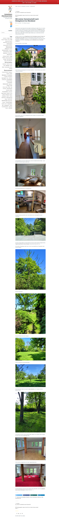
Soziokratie (10, 91)
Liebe (11, 85)
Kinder (11, 73)
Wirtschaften (8, 62)
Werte (11, 67)
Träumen (10, 50)
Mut (9, 39)
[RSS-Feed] (11, 24)
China (5, 60)
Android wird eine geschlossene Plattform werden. (29, 1)
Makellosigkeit (9, 43)
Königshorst (40, 29)
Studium (8, 73)
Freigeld (8, 38)
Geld (11, 56)
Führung (10, 68)
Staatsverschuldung (9, 57)
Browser (10, 42)
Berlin (11, 38)
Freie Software (9, 59)
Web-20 (8, 96)
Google (2, 39)
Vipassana (10, 106)
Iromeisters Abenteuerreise (7, 15)
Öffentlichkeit (9, 88)
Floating (10, 48)
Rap (11, 87)
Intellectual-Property (8, 41)
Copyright (6, 76)
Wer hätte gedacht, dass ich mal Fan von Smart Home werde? (26, 16)
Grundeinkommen (5, 106)
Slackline (3, 103)
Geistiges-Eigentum (6, 56)
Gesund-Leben (5, 87)
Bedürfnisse (4, 97)
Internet (7, 65)
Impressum (32, 6)
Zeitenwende (5, 84)
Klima (11, 93)
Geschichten (10, 99)
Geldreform (5, 53)
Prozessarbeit (5, 91)
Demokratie (9, 47)
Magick (11, 51)
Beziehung (7, 48)
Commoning (7, 67)
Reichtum (6, 39)
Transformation (9, 102)
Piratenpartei (4, 96)
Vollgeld (11, 105)
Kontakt (28, 6)
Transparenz (6, 105)
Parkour (6, 108)
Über (16, 6)
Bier (8, 42)
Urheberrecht (4, 79)
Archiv (19, 6)
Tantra (11, 96)
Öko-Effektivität (9, 60)
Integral (8, 85)
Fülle (11, 39)
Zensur (6, 99)
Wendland (24, 497)
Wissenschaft (9, 54)
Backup (11, 94)
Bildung (4, 57)
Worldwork (4, 75)
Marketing (8, 90)
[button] (18, 495)
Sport (6, 103)
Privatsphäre (9, 75)
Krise (9, 87)
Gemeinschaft (5, 100)
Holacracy (4, 38)
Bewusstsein (8, 70)
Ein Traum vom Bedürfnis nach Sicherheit (23, 12)
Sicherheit (10, 108)
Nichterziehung (6, 45)
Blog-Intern (10, 100)
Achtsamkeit (9, 82)
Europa (4, 59)
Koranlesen (4, 88)
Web (3, 105)
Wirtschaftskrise (6, 51)
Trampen (3, 102)
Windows (10, 45)
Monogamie (10, 76)
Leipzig (3, 94)
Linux (7, 78)
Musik (3, 67)
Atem (4, 65)
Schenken (23, 6)
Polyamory (10, 72)
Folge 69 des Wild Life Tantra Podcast (22, 243)
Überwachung (9, 97)
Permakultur (10, 53)
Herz (11, 90)
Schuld (11, 65)
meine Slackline (31, 389)
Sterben (8, 93)
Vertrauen (4, 78)
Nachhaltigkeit (9, 79)
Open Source (3, 93)
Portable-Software (5, 72)
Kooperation (10, 103)
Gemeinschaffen (5, 50)
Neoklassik (7, 94)
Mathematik (5, 42)
